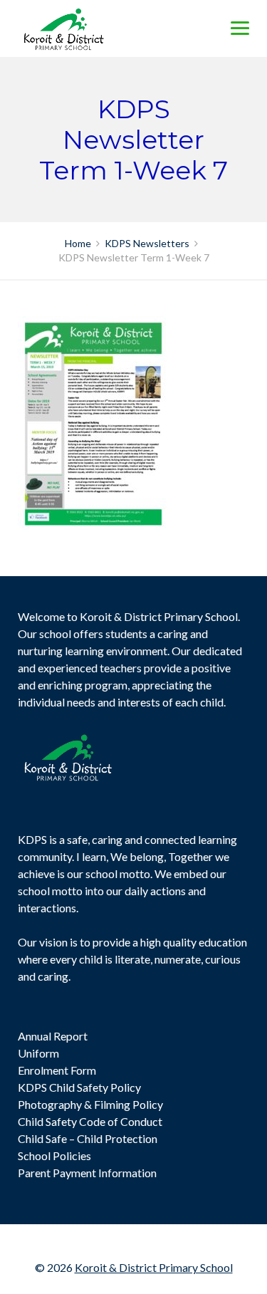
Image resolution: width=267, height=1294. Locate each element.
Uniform (38, 1053)
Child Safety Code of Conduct (90, 1121)
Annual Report (53, 1036)
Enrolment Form (57, 1070)
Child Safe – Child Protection (87, 1138)
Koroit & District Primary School (154, 1267)
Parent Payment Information (87, 1172)
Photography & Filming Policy (90, 1104)
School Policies (54, 1155)
